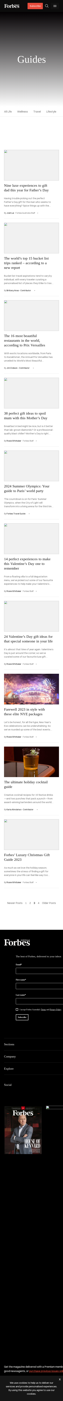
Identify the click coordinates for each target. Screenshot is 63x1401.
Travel (37, 111)
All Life (8, 111)
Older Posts (49, 903)
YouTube (38, 1092)
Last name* (21, 995)
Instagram (22, 1092)
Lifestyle (51, 111)
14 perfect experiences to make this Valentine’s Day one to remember (27, 563)
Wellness (22, 111)
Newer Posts (15, 903)
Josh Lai (10, 213)
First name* (21, 980)
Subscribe (35, 6)
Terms (43, 1009)
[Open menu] (55, 6)
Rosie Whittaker (14, 441)
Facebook (6, 1092)
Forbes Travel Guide (16, 513)
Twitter (30, 1092)
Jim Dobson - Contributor (18, 368)
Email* (19, 964)
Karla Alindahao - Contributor (20, 809)
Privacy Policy (55, 1009)
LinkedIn (14, 1092)
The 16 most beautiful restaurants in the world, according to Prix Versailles (24, 340)
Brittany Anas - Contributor (19, 290)
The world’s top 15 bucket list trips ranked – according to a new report (26, 263)
